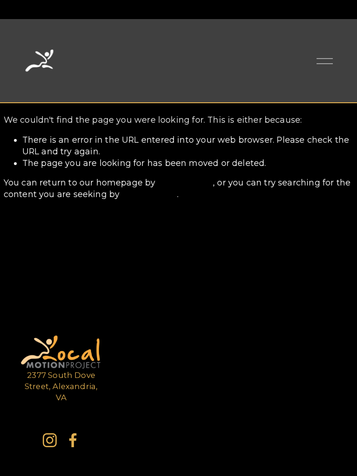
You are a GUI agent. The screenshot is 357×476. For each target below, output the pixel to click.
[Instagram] (49, 440)
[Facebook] (73, 440)
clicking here (185, 182)
